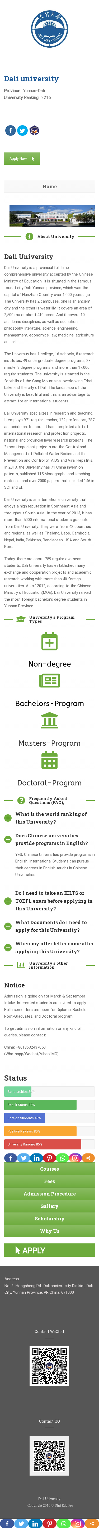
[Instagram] (75, 1158)
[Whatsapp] (62, 1158)
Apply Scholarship (42, 1251)
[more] (88, 1158)
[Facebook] (10, 1158)
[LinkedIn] (36, 1158)
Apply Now (18, 158)
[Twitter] (23, 1158)
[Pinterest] (49, 1158)
